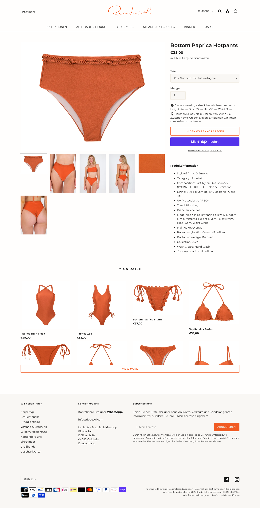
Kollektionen (232, 489)
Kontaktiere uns (31, 436)
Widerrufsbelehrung (34, 431)
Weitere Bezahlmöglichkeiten (205, 150)
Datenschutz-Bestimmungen (210, 489)
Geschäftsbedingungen (181, 489)
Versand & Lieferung (34, 427)
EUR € (28, 479)
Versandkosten (200, 57)
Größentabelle (30, 417)
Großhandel (28, 446)
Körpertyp (27, 412)
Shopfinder (28, 441)
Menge (174, 88)
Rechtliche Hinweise (156, 489)
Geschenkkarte (30, 451)
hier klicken (214, 441)
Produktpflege (30, 422)
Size (173, 71)
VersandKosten (231, 495)
